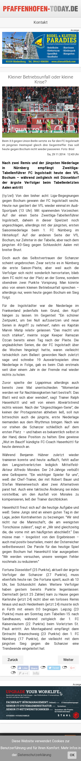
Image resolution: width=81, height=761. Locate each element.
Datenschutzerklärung (34, 755)
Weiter (68, 660)
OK (72, 755)
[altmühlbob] (40, 47)
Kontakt (41, 22)
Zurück (13, 660)
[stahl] (40, 702)
